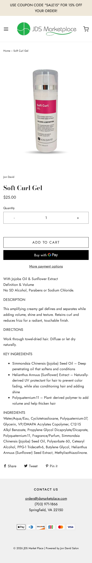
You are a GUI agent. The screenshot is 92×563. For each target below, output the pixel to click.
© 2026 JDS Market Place (28, 548)
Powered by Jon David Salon (62, 548)
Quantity (9, 208)
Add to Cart (46, 242)
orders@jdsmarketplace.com (46, 498)
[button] (46, 114)
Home (6, 51)
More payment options (46, 266)
